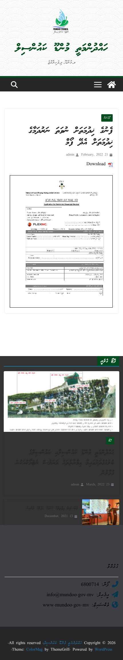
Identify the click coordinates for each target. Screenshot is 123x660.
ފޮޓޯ (110, 441)
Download (96, 164)
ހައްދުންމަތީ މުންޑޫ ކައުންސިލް (61, 48)
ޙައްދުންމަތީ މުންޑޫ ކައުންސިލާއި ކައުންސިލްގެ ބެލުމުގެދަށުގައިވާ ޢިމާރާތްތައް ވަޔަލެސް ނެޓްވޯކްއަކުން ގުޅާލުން (64, 463)
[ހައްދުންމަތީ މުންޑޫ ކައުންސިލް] (111, 84)
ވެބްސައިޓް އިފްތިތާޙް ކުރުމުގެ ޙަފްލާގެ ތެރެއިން (52, 508)
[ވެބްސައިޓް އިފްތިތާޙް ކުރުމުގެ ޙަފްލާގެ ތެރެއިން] (100, 512)
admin (70, 154)
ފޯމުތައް (107, 118)
